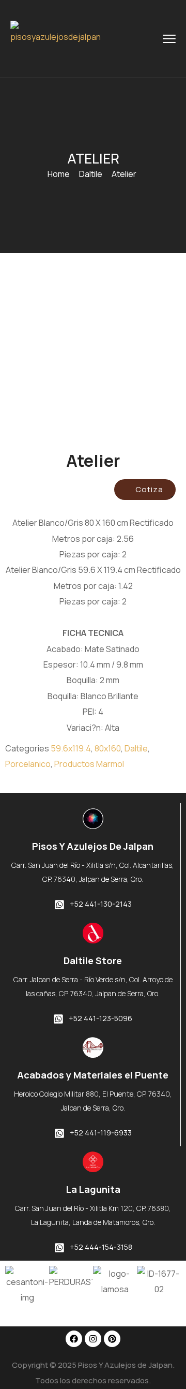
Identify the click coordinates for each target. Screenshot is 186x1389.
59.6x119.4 (71, 748)
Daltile (90, 174)
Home (59, 174)
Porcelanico (28, 764)
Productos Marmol (89, 764)
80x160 (108, 748)
